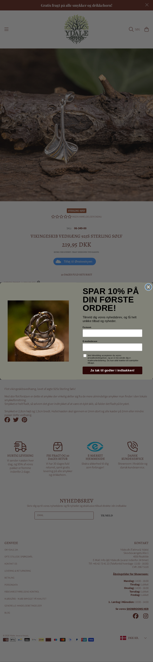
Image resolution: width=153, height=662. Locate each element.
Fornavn (87, 327)
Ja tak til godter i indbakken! (112, 370)
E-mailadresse (90, 341)
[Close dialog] (148, 287)
